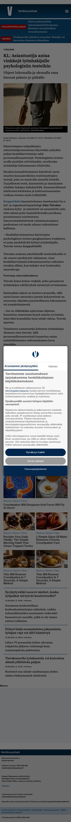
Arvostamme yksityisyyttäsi (21, 366)
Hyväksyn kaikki (35, 452)
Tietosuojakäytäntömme (35, 469)
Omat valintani (35, 461)
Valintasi (53, 366)
